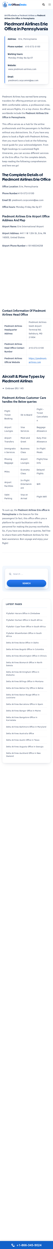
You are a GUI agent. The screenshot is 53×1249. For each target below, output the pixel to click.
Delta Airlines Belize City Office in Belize (24, 688)
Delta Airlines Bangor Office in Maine (23, 710)
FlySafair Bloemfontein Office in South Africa (24, 635)
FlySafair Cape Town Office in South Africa (26, 626)
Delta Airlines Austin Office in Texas (22, 739)
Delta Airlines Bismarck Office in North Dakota (24, 664)
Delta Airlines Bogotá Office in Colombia (25, 649)
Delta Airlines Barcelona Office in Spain (24, 704)
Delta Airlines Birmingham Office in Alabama (22, 673)
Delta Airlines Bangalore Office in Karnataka (21, 719)
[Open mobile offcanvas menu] (49, 4)
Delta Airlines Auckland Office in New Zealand (23, 755)
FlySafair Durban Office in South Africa (24, 620)
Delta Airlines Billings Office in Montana (24, 681)
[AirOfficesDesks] (14, 4)
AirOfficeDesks (10, 15)
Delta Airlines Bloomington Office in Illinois (26, 655)
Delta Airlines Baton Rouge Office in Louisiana (22, 696)
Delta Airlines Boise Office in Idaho (22, 642)
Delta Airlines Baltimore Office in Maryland (26, 726)
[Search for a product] (43, 4)
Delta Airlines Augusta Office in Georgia (24, 746)
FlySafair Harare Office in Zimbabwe (23, 613)
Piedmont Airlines (27, 15)
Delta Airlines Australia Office (20, 733)
